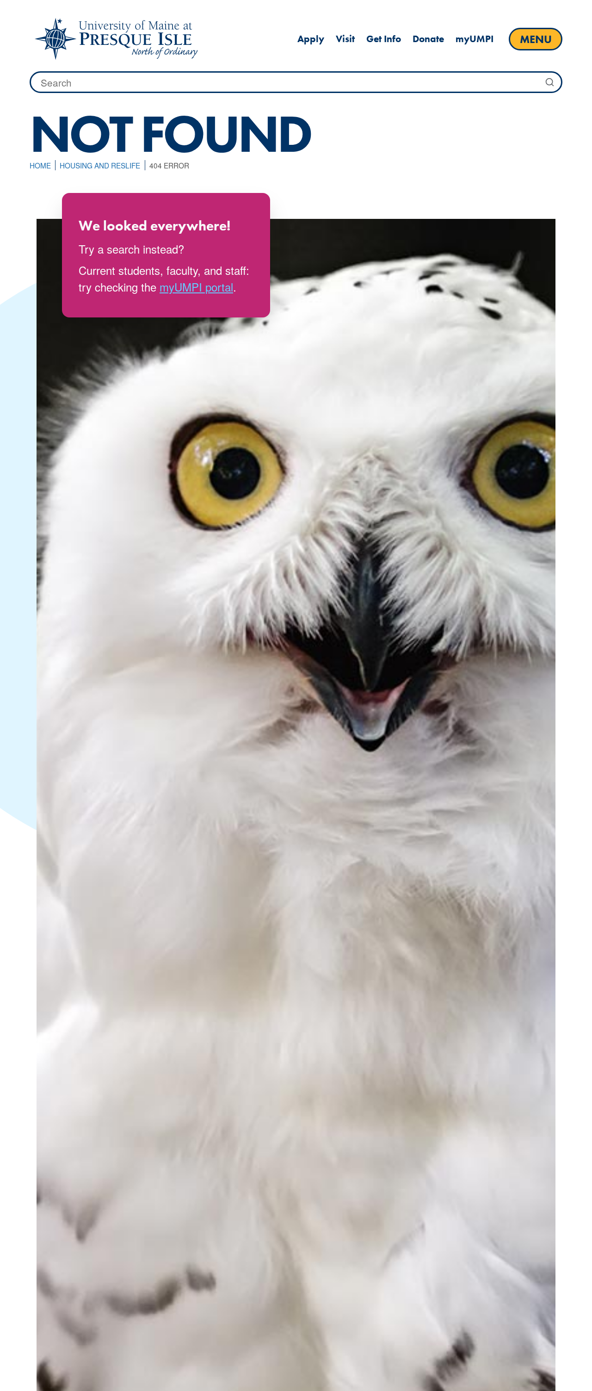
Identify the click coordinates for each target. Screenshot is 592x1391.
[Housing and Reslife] (116, 39)
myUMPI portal (196, 287)
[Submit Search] (550, 82)
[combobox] (296, 82)
